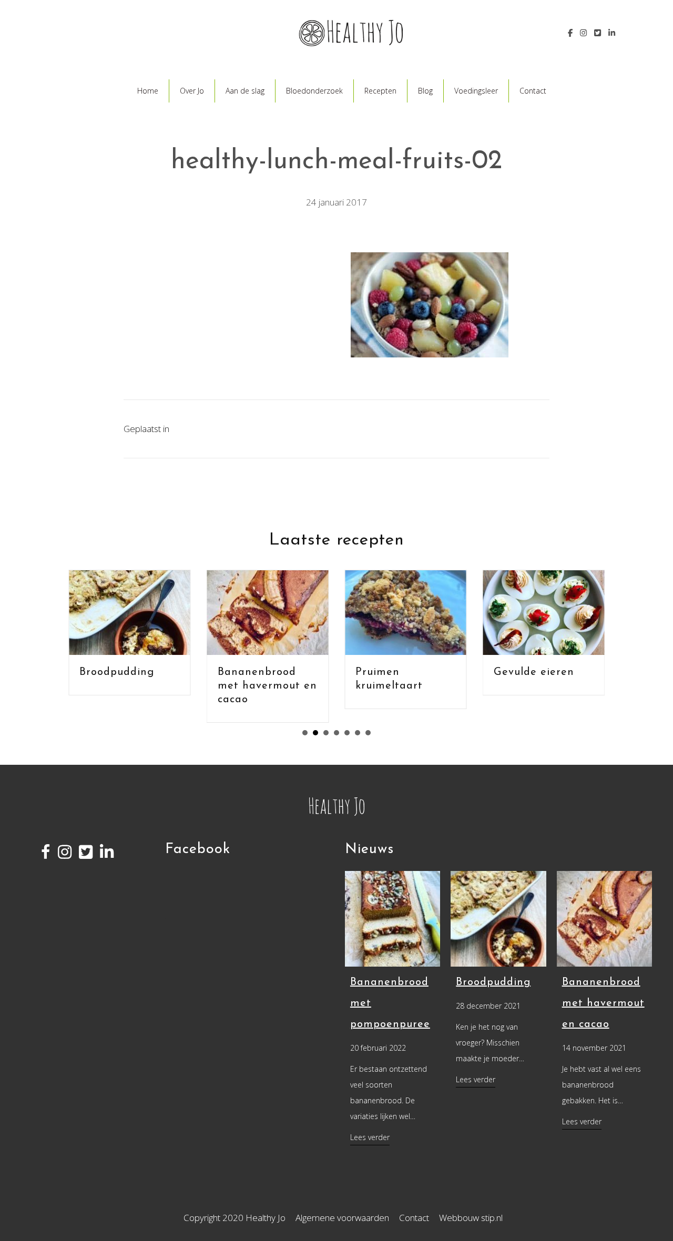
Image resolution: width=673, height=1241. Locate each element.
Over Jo (192, 91)
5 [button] (347, 732)
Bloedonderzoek (314, 91)
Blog (425, 91)
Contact (532, 91)
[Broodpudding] (498, 918)
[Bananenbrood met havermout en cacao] (604, 918)
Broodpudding (86, 672)
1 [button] (305, 732)
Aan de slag (245, 91)
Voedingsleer (476, 91)
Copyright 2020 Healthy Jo (234, 1218)
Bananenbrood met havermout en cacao (237, 686)
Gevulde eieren (503, 672)
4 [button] (336, 732)
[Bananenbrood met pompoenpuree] (392, 918)
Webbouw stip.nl (471, 1218)
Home (147, 91)
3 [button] (326, 732)
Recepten (380, 91)
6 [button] (357, 732)
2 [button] (315, 732)
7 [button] (368, 732)
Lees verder (370, 1137)
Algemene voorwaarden (342, 1218)
